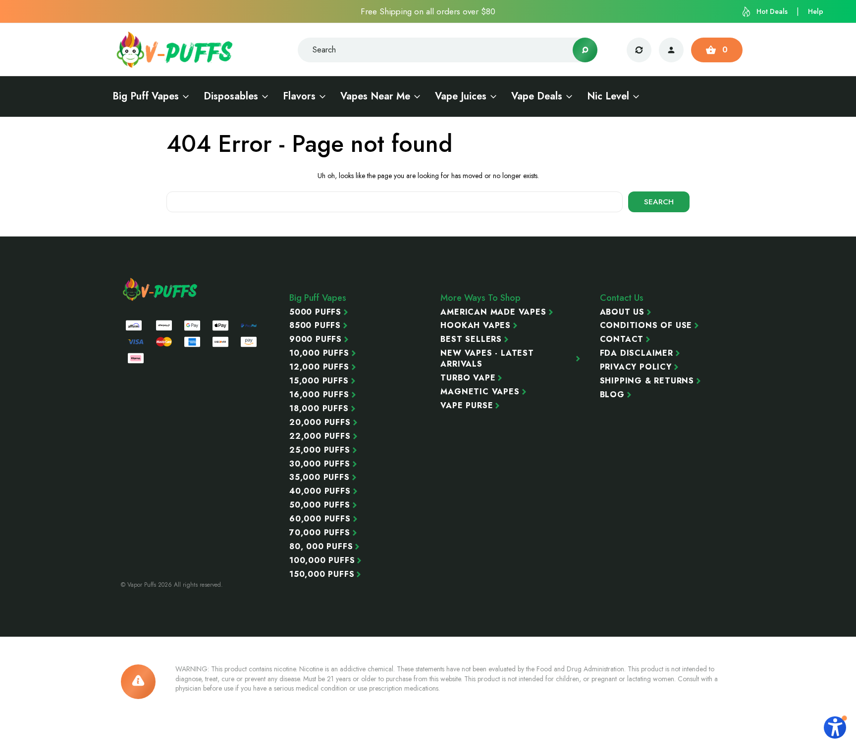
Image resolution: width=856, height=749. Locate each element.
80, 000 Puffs (321, 546)
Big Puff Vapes (145, 96)
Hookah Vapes (475, 325)
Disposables (231, 96)
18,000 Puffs (319, 408)
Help (815, 11)
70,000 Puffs (319, 532)
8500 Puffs (315, 325)
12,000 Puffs (319, 367)
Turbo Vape (467, 378)
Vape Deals (536, 96)
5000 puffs (315, 312)
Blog (612, 394)
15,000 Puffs (319, 380)
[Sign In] (671, 50)
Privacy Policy (636, 367)
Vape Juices (460, 96)
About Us (622, 312)
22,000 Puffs (320, 436)
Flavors (299, 96)
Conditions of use (646, 325)
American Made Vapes (493, 312)
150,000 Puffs (321, 574)
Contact (622, 339)
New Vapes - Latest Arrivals (487, 359)
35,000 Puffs (319, 477)
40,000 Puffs (320, 491)
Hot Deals (772, 11)
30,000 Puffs (319, 464)
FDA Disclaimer (636, 353)
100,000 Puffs (322, 560)
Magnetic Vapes (479, 391)
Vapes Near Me (375, 96)
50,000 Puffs (319, 505)
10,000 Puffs (319, 353)
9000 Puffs (315, 339)
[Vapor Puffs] (160, 289)
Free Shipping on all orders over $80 (428, 11)
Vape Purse (466, 405)
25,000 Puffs (319, 450)
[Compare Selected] (639, 50)
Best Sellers (471, 339)
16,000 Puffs (319, 394)
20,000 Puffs (320, 422)
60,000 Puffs (320, 519)
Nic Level (608, 96)
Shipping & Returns (647, 380)
